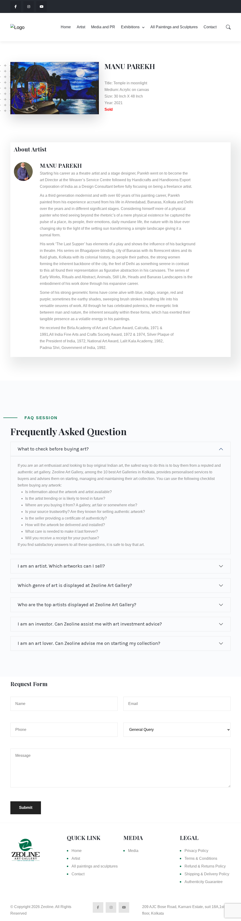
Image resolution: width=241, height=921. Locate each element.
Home (66, 27)
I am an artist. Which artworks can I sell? (61, 566)
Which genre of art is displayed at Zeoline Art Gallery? (75, 585)
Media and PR (103, 27)
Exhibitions (130, 27)
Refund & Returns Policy (205, 866)
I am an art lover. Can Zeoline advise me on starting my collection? (89, 643)
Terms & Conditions (201, 858)
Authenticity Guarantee (204, 882)
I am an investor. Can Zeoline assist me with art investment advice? (90, 624)
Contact (210, 27)
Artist (81, 27)
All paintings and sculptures (95, 866)
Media (133, 851)
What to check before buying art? (53, 449)
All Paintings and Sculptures (174, 27)
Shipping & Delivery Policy (207, 874)
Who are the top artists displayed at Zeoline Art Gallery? (77, 604)
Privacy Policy (196, 851)
